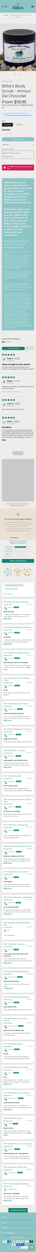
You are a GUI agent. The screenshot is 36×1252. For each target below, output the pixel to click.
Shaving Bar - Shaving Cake (18, 871)
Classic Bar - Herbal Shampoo (18, 652)
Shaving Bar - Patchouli (16, 750)
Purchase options (8, 149)
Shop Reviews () (11, 589)
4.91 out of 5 (23, 541)
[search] (6, 6)
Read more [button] (7, 618)
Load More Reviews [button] (18, 1210)
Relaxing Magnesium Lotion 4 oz (19, 729)
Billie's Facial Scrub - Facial (17, 703)
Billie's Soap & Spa (20, 1248)
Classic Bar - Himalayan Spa (18, 825)
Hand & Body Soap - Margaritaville (20, 897)
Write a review (13, 348)
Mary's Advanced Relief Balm (18, 602)
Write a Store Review (18, 561)
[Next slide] (21, 74)
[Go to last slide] (15, 74)
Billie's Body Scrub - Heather (18, 1067)
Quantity (6, 130)
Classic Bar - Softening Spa (17, 1167)
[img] (18, 541)
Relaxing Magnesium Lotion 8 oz (19, 627)
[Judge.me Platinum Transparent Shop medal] (8, 572)
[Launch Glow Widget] (31, 1247)
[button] (18, 139)
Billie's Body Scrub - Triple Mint (19, 1093)
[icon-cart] (32, 6)
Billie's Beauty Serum (15, 1044)
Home (6, 15)
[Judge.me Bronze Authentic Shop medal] (27, 572)
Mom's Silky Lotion (14, 776)
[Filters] (27, 348)
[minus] (4, 134)
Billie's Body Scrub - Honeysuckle (19, 1143)
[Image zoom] (18, 47)
